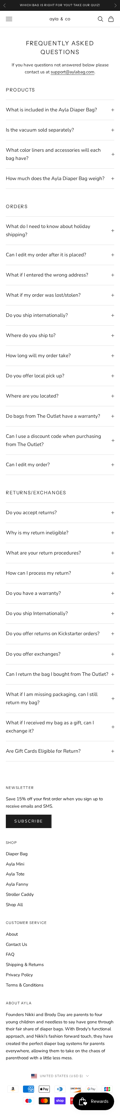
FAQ (10, 954)
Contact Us (16, 944)
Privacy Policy (19, 975)
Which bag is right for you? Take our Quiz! (60, 5)
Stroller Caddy (20, 894)
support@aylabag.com (72, 72)
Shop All (14, 905)
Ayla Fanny (17, 884)
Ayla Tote (15, 874)
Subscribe (28, 821)
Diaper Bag (17, 854)
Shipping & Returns (25, 965)
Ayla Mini (15, 864)
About (12, 934)
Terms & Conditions (24, 985)
